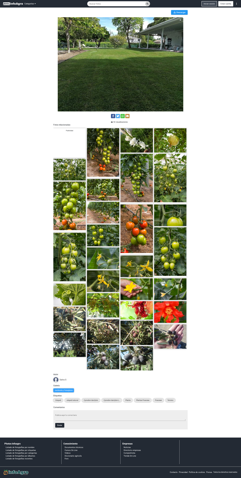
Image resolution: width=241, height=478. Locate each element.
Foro (67, 459)
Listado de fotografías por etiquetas (21, 450)
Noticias (127, 447)
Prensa (209, 472)
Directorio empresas (132, 450)
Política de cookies (197, 472)
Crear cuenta (225, 4)
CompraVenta (129, 453)
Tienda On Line (130, 456)
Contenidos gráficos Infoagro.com (102, 175)
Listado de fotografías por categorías (21, 453)
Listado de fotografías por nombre (20, 447)
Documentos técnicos (74, 447)
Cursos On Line (71, 450)
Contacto (174, 472)
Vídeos (68, 453)
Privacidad (183, 472)
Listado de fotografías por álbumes (20, 456)
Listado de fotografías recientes (19, 459)
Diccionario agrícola (73, 456)
